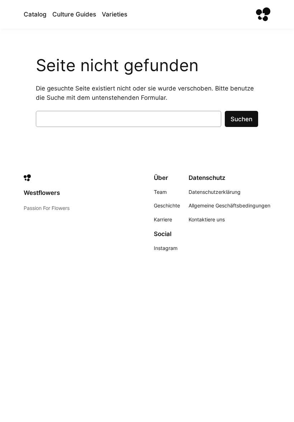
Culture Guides (74, 14)
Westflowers (42, 192)
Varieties (114, 14)
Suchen (241, 119)
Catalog (35, 14)
